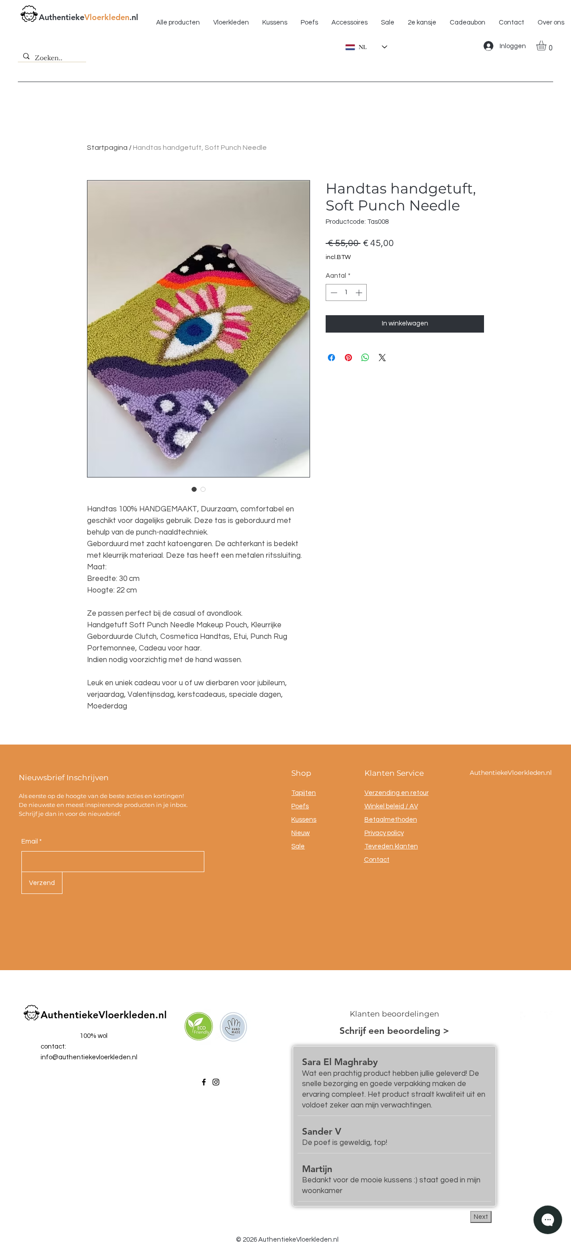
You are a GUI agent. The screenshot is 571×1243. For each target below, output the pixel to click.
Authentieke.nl (88, 17)
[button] (547, 46)
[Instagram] (215, 1082)
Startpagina (107, 147)
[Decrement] (333, 292)
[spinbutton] (346, 292)
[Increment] (360, 292)
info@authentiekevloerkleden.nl (89, 1057)
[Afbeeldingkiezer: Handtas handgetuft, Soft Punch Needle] (194, 489)
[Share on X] (382, 357)
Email (29, 841)
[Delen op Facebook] (331, 357)
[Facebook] (203, 1082)
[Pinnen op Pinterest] (348, 357)
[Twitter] (548, 1016)
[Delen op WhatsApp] (365, 357)
